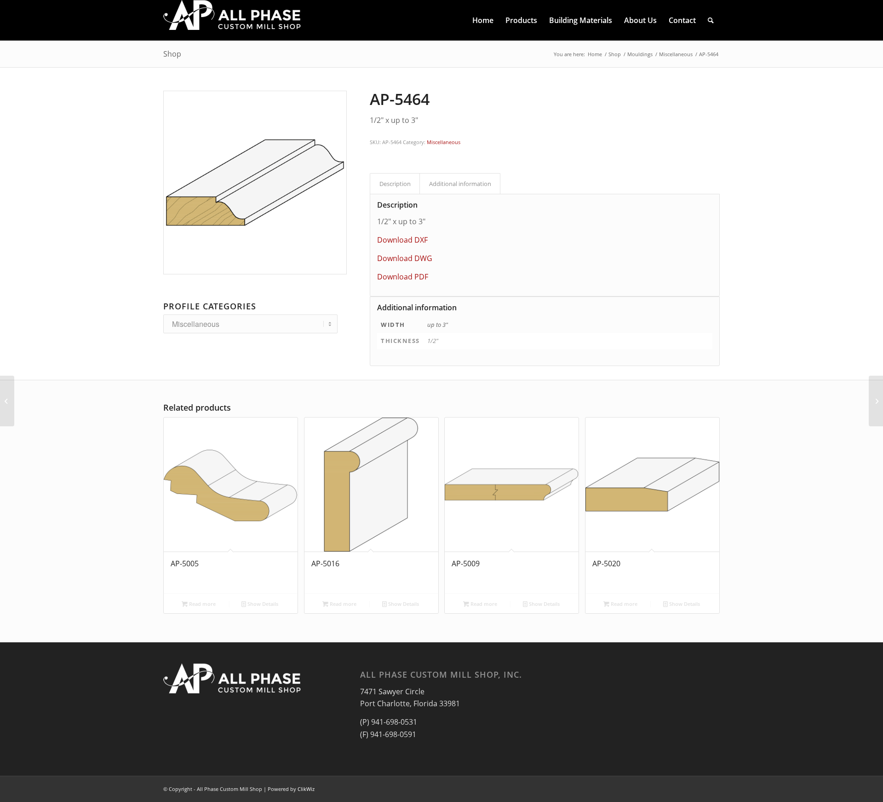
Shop (172, 54)
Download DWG (404, 258)
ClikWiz (306, 788)
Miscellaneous (443, 142)
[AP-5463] (7, 401)
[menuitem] (482, 20)
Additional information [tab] (460, 184)
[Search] (711, 20)
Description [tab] (395, 184)
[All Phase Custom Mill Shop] (232, 20)
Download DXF (402, 240)
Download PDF (402, 277)
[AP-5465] (876, 401)
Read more (202, 603)
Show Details (262, 603)
